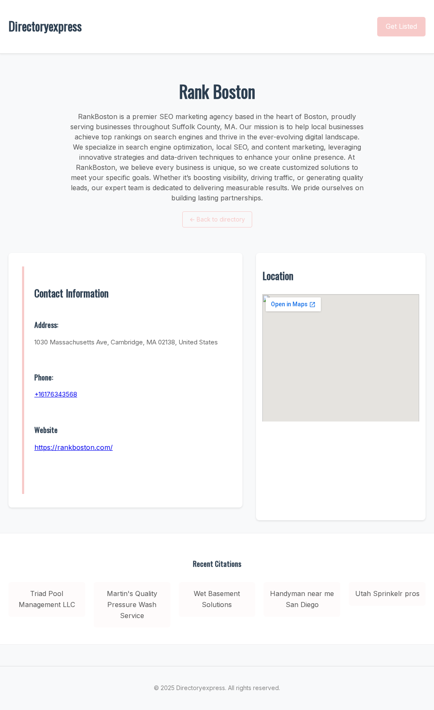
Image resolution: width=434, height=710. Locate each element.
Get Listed (401, 26)
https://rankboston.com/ (73, 447)
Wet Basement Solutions (217, 599)
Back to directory (217, 219)
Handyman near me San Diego (302, 599)
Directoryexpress (45, 26)
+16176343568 (55, 394)
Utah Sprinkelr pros (387, 593)
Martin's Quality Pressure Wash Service (132, 604)
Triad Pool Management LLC (47, 599)
